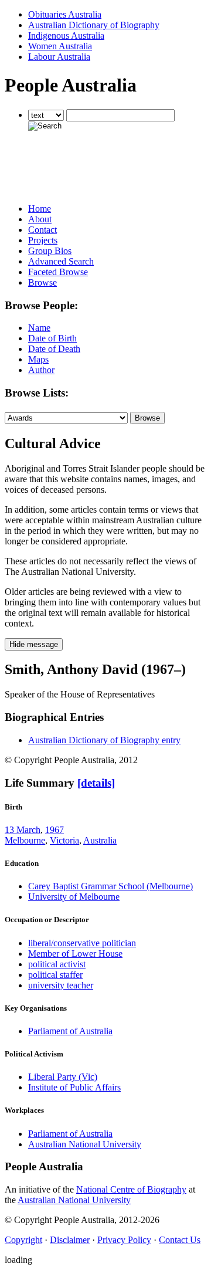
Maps (38, 359)
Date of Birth (52, 338)
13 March (22, 830)
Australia (100, 840)
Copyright (23, 1240)
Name (39, 328)
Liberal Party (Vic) (62, 1077)
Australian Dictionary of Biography (93, 25)
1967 (54, 830)
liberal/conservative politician (82, 943)
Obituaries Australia (64, 14)
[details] (96, 783)
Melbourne (25, 840)
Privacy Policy (124, 1240)
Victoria (64, 840)
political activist (57, 964)
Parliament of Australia (70, 1031)
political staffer (55, 975)
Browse (42, 282)
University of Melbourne (74, 897)
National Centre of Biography (131, 1189)
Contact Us (179, 1240)
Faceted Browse (58, 272)
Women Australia (60, 46)
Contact (42, 230)
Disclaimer (70, 1240)
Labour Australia (59, 57)
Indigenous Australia (66, 35)
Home (39, 209)
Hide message (33, 644)
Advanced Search (61, 261)
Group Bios (50, 251)
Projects (42, 240)
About (40, 219)
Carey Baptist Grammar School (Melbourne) (110, 886)
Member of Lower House (75, 954)
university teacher (60, 985)
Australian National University (84, 1144)
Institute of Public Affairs (74, 1087)
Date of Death (54, 349)
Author (41, 370)
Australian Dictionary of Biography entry (104, 740)
